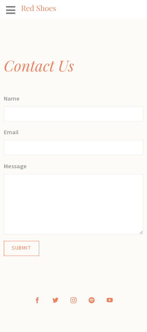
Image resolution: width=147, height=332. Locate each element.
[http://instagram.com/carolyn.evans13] (73, 300)
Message (15, 166)
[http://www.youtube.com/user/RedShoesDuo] (110, 300)
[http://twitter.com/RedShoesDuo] (55, 300)
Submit (21, 248)
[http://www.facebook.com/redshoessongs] (37, 300)
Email (11, 132)
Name (12, 99)
